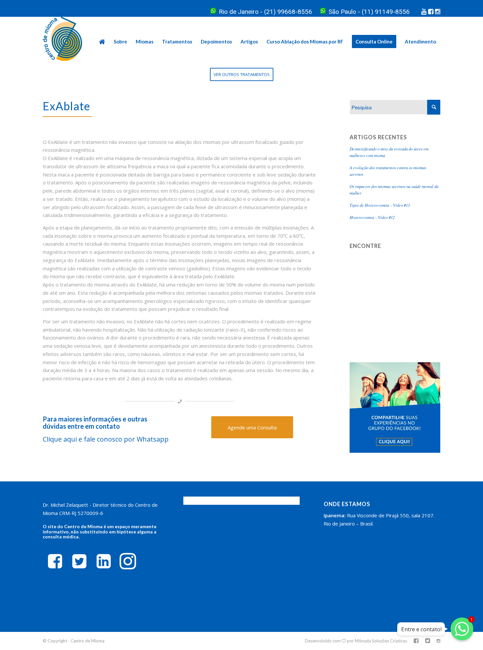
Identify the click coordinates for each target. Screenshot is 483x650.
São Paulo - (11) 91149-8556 (369, 11)
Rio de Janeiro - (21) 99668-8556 (265, 11)
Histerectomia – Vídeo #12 (372, 217)
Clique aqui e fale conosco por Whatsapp (106, 439)
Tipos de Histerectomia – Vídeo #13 (380, 205)
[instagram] (128, 560)
